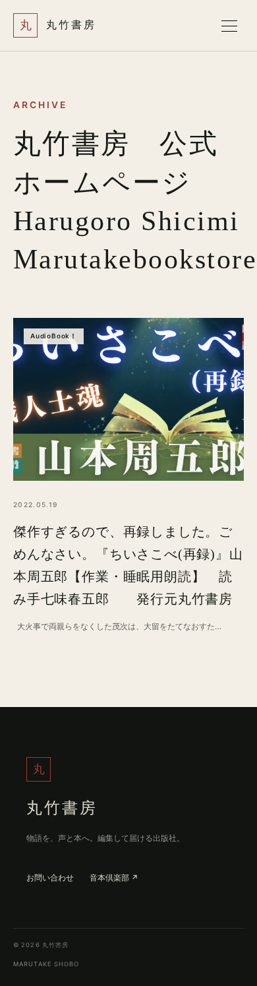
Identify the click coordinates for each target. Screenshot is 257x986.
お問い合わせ (50, 877)
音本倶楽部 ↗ (114, 878)
